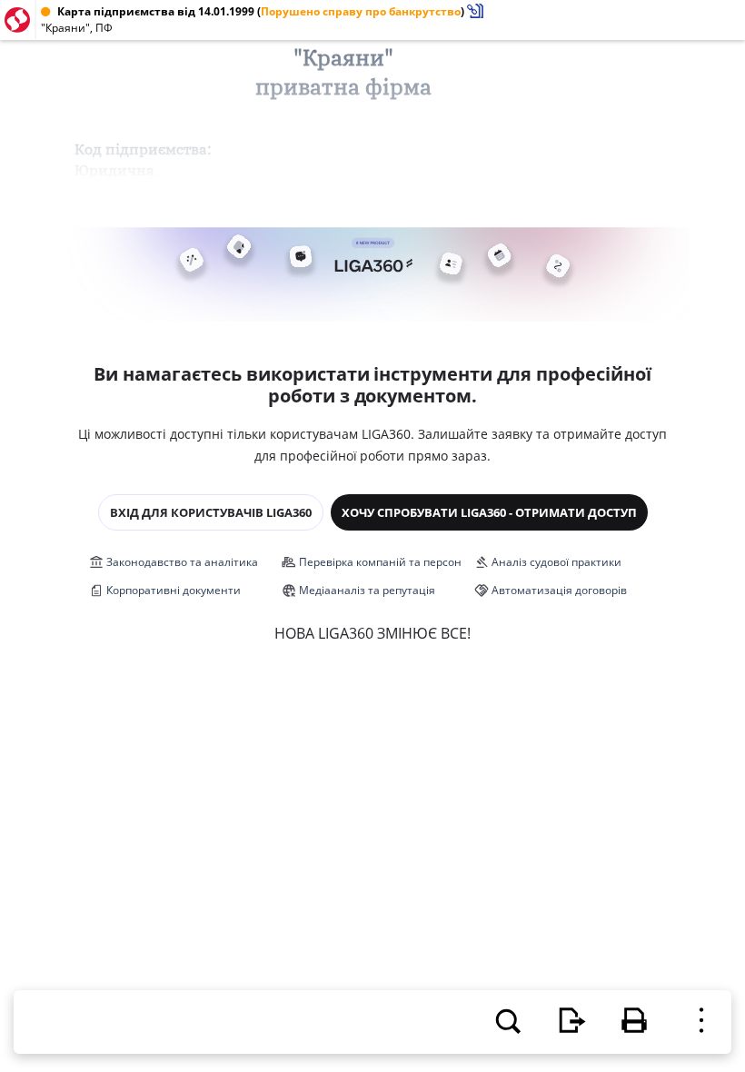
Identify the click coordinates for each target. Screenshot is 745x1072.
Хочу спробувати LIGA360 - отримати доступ (489, 512)
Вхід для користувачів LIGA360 (211, 512)
